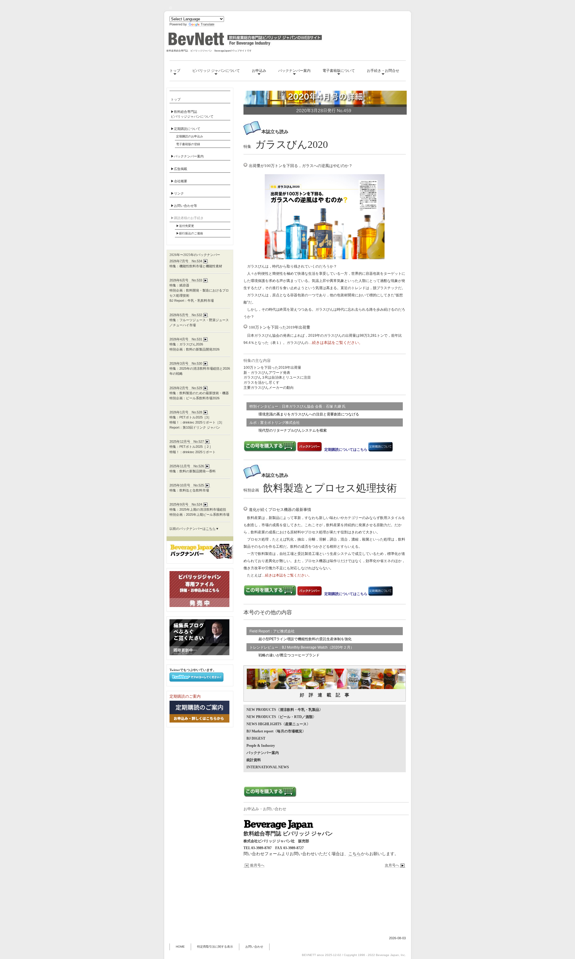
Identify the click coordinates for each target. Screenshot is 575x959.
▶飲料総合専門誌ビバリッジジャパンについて (192, 114)
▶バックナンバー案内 (187, 156)
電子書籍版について (339, 71)
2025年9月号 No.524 (186, 504)
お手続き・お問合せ (383, 71)
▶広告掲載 (179, 169)
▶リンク (177, 193)
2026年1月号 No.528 (186, 412)
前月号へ (257, 865)
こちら (354, 853)
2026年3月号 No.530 (186, 363)
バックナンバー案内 (294, 71)
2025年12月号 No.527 (187, 441)
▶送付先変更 (185, 225)
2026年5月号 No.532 (186, 315)
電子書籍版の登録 (188, 144)
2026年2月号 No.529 (186, 388)
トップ (175, 71)
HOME (180, 946)
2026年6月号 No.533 (186, 280)
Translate (207, 24)
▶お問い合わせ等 (184, 205)
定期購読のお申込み (189, 136)
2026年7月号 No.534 (186, 261)
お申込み (259, 71)
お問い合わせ (254, 946)
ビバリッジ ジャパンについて (216, 71)
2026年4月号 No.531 (186, 339)
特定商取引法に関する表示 (215, 946)
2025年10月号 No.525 (187, 485)
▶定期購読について (185, 129)
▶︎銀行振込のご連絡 (189, 233)
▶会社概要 (179, 181)
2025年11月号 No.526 (187, 466)
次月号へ (392, 865)
